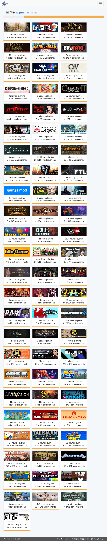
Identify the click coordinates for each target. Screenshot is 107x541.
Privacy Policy (97, 539)
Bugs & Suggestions (81, 539)
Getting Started (64, 539)
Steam (17, 539)
